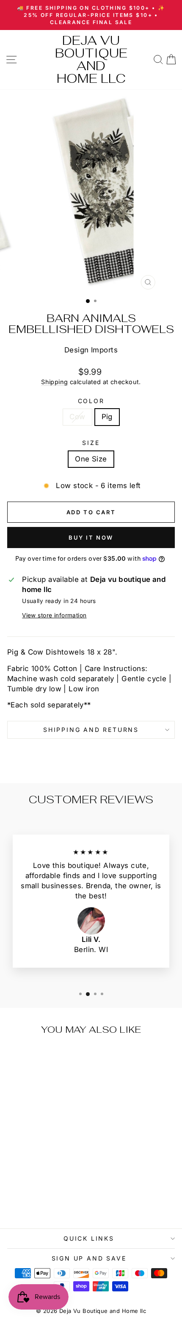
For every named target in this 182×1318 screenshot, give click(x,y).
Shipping (54, 381)
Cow (77, 416)
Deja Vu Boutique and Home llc (91, 59)
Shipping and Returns (91, 729)
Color (91, 400)
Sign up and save (89, 1258)
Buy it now (91, 537)
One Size (91, 459)
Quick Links (88, 1238)
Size (90, 442)
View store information (54, 615)
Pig (107, 416)
